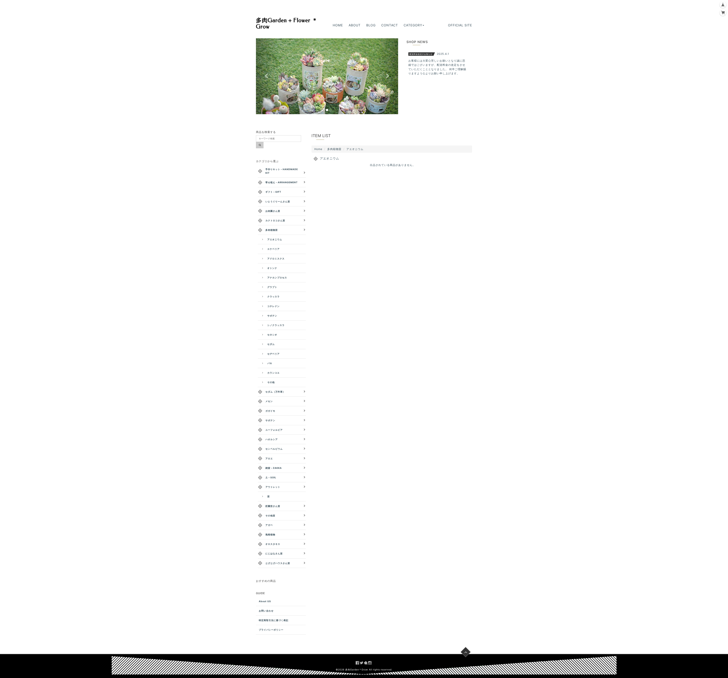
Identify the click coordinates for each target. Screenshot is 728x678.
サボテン (272, 315)
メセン (269, 401)
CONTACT (389, 25)
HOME (338, 25)
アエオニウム (274, 239)
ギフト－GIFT (273, 191)
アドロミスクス (276, 258)
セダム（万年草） (275, 391)
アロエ (269, 458)
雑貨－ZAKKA (273, 468)
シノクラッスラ (276, 325)
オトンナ (272, 268)
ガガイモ (270, 410)
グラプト (272, 287)
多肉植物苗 (334, 149)
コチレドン (273, 306)
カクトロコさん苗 (275, 220)
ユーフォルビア (274, 429)
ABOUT (355, 25)
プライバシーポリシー (271, 629)
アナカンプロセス (277, 277)
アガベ (269, 525)
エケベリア (273, 248)
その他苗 (270, 515)
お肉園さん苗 (272, 211)
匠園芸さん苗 (272, 506)
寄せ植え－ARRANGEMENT (281, 182)
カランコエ (273, 372)
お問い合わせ (266, 610)
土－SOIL (270, 477)
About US (265, 601)
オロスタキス (272, 544)
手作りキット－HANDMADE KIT (281, 171)
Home (318, 149)
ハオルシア (271, 439)
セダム (271, 344)
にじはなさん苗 (274, 553)
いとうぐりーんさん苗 (277, 201)
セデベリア (273, 353)
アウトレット (272, 487)
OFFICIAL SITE (460, 25)
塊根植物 (270, 534)
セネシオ (272, 334)
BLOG (371, 25)
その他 (271, 382)
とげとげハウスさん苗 (277, 563)
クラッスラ (273, 296)
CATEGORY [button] (413, 25)
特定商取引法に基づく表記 (273, 620)
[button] (266, 76)
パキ (269, 363)
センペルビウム (274, 448)
